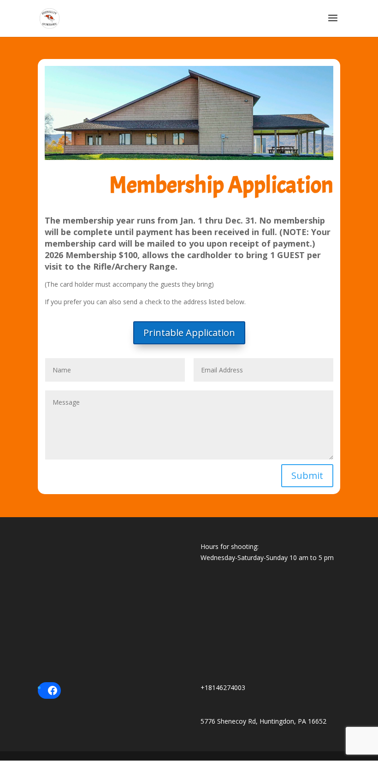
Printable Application (189, 332)
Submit (307, 475)
